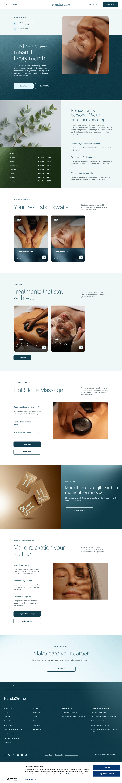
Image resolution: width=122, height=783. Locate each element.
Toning (35, 721)
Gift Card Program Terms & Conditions (104, 717)
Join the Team (8, 725)
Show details (29, 779)
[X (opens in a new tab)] (13, 755)
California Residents (97, 721)
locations (13, 686)
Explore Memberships (69, 712)
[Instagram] (5, 755)
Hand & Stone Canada (11, 738)
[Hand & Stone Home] (61, 4)
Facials (35, 717)
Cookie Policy (59, 755)
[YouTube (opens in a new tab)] (22, 755)
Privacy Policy (49, 755)
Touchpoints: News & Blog (13, 729)
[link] (31, 239)
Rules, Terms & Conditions (100, 725)
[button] (27, 406)
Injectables (36, 725)
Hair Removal (37, 729)
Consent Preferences (71, 755)
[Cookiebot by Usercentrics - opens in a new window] (11, 779)
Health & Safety (9, 734)
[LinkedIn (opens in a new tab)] (18, 755)
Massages (36, 712)
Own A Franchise (10, 721)
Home (6, 686)
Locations (7, 717)
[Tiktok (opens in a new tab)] (26, 755)
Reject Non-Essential (107, 773)
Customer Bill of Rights (98, 712)
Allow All (107, 767)
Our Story (7, 712)
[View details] (44, 257)
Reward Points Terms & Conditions (73, 717)
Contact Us (7, 742)
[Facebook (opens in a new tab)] (9, 755)
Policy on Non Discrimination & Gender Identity (104, 730)
